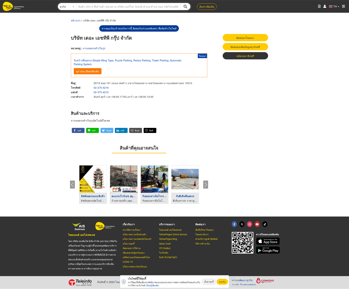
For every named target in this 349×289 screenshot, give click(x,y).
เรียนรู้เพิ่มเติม (152, 285)
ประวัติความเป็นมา (132, 229)
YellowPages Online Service (173, 234)
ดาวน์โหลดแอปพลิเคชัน (267, 234)
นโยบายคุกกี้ (129, 243)
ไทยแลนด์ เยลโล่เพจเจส (81, 235)
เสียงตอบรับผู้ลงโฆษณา (134, 252)
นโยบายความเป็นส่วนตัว (134, 234)
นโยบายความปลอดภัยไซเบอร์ (137, 238)
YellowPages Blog (168, 238)
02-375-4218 (101, 87)
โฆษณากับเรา (202, 234)
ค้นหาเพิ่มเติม (206, 6)
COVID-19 (128, 261)
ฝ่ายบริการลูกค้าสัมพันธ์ (206, 238)
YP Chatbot (164, 248)
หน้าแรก (75, 20)
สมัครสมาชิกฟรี (245, 56)
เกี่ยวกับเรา (129, 224)
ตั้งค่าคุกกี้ (209, 281)
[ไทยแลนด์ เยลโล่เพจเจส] (241, 224)
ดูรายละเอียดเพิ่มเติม (87, 71)
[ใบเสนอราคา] (319, 6)
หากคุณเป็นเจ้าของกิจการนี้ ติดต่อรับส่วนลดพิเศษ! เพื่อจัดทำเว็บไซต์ (139, 28)
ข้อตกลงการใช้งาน (132, 248)
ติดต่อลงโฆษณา (245, 38)
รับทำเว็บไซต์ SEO (168, 257)
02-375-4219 (101, 92)
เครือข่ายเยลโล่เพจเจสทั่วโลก (136, 257)
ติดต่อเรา (200, 224)
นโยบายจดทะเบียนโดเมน (135, 266)
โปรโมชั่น (163, 252)
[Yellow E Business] (234, 224)
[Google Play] (268, 250)
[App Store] (268, 241)
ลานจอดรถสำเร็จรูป (94, 48)
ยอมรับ (222, 281)
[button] (78, 130)
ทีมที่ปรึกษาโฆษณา (204, 229)
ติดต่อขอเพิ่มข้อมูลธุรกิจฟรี (245, 47)
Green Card (165, 243)
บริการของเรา (167, 224)
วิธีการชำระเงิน (202, 243)
